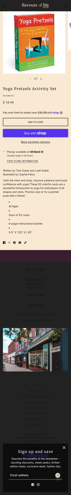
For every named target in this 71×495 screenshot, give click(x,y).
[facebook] (33, 484)
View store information (22, 161)
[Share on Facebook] (4, 242)
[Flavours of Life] (35, 5)
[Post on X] (9, 242)
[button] (25, 242)
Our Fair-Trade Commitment (35, 397)
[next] (41, 79)
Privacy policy (35, 425)
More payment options (35, 142)
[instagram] (38, 484)
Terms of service (35, 419)
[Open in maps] (35, 350)
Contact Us (35, 402)
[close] (64, 447)
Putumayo (8, 96)
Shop (35, 385)
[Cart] (66, 5)
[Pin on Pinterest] (14, 242)
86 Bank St (36, 151)
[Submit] (57, 475)
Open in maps (35, 305)
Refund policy (36, 414)
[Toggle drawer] (5, 5)
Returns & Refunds (35, 408)
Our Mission (35, 391)
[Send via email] (20, 242)
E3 (43, 440)
